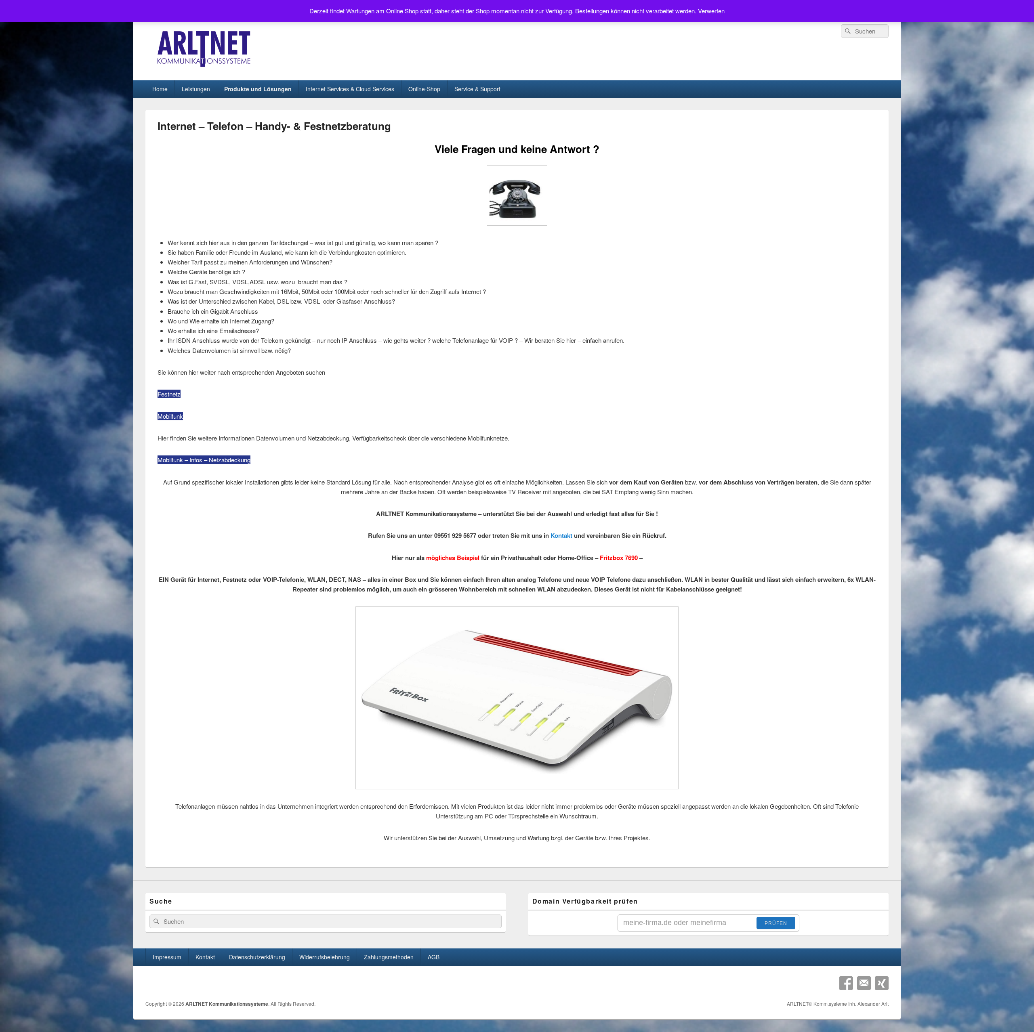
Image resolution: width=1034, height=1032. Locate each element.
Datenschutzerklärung (257, 957)
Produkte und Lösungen (258, 89)
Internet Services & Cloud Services (350, 89)
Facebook (846, 983)
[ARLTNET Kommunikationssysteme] (205, 65)
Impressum (167, 957)
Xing (882, 983)
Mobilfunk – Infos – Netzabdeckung (204, 459)
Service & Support (477, 89)
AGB (433, 957)
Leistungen (196, 89)
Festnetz (169, 394)
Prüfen (776, 923)
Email (864, 983)
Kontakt (561, 535)
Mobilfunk (170, 416)
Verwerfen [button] (711, 10)
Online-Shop (424, 89)
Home (160, 89)
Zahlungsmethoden (389, 957)
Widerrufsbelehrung (324, 957)
